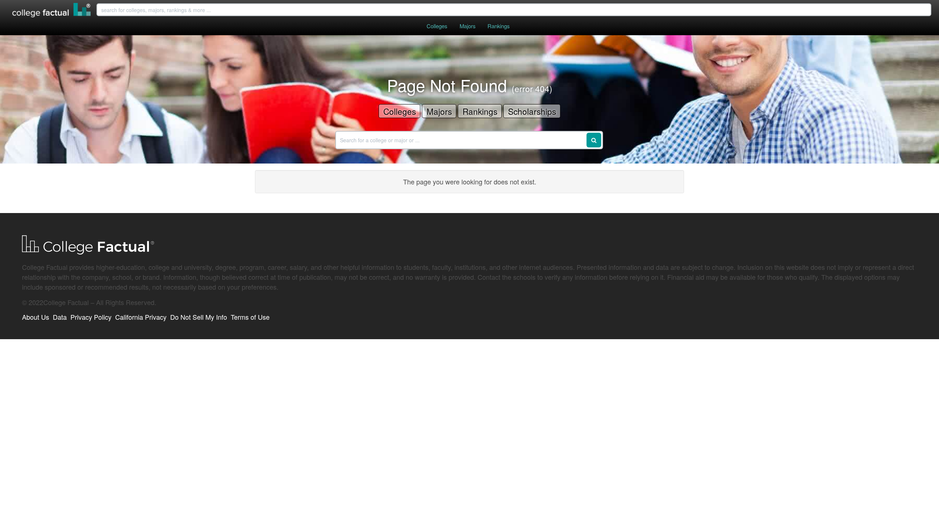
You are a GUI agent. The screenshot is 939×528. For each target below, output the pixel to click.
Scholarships (532, 111)
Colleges (437, 26)
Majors (467, 26)
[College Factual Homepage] (52, 11)
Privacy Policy (91, 317)
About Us (35, 317)
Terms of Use (250, 317)
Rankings (498, 26)
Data (60, 317)
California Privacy (141, 317)
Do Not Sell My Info (198, 317)
